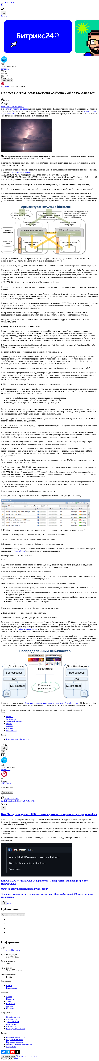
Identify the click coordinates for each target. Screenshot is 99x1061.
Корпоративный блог (15, 1037)
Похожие (20, 915)
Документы (11, 1024)
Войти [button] (4, 16)
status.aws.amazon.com (21, 172)
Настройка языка (8, 1056)
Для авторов (11, 1019)
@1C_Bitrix (6, 783)
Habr (15, 1059)
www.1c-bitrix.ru (18, 551)
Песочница (11, 1008)
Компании (10, 1003)
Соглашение (11, 1026)
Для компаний (12, 1021)
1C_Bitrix (5, 87)
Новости (10, 999)
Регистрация (11, 988)
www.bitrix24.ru (13, 950)
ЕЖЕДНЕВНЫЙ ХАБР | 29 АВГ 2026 (18, 801)
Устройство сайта (14, 1017)
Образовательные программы (19, 1044)
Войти (9, 985)
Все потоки (10, 2)
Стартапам (11, 1046)
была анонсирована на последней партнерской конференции (52, 703)
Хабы (8, 1001)
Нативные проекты (14, 1042)
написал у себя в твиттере (16, 109)
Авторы (9, 1006)
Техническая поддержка (26, 1056)
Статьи (9, 997)
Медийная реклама (14, 1039)
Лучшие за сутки (8, 915)
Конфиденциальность (15, 1028)
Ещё (9, 903)
